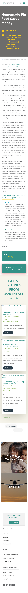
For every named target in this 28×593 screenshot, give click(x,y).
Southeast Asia (12, 42)
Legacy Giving (7, 579)
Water (17, 48)
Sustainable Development (11, 45)
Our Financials (7, 544)
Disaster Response (8, 558)
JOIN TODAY (14, 522)
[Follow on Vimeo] (13, 585)
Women (8, 390)
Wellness (17, 321)
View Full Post (8, 332)
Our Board (6, 540)
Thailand (9, 48)
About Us (5, 534)
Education (10, 35)
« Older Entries (6, 417)
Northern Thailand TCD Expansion (13, 38)
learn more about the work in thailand (14, 268)
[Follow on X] (10, 585)
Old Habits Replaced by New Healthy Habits (13, 313)
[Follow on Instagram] (7, 585)
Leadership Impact (8, 561)
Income (18, 35)
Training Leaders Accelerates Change (10, 345)
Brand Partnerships (8, 575)
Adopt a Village (7, 572)
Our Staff (5, 537)
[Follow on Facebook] (4, 585)
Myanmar (8, 388)
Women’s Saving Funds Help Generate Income (13, 383)
